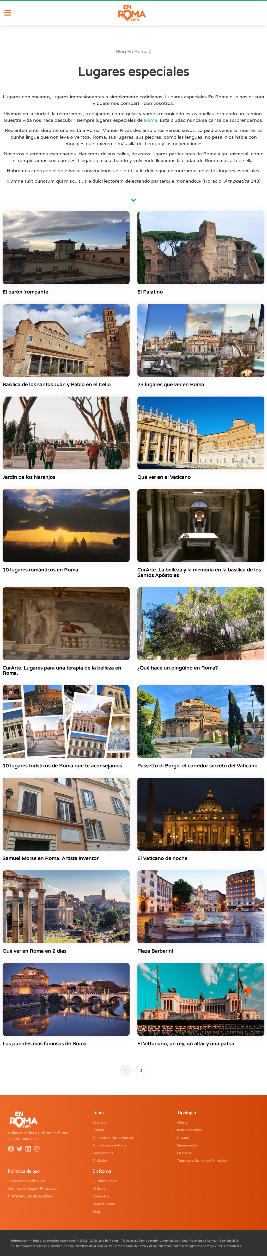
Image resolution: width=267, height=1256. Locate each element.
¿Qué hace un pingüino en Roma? (177, 668)
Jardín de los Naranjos (29, 477)
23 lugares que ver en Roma (170, 384)
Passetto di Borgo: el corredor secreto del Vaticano (197, 766)
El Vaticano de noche (162, 858)
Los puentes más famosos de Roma (45, 1044)
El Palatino (150, 292)
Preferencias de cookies (30, 1195)
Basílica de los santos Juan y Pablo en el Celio (57, 384)
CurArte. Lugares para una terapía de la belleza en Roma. (62, 670)
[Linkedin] (28, 1149)
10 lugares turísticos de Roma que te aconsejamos (62, 766)
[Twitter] (19, 1149)
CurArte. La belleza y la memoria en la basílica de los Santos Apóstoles (199, 572)
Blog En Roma (132, 51)
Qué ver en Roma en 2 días (34, 951)
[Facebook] (11, 1149)
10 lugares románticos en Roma (40, 570)
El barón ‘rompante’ (26, 292)
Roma (150, 120)
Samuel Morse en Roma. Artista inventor (51, 858)
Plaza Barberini (155, 951)
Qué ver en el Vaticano (164, 477)
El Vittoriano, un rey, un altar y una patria (185, 1044)
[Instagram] (37, 1149)
